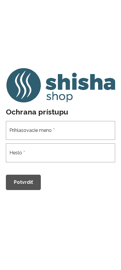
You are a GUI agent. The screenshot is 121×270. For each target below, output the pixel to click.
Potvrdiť (23, 182)
